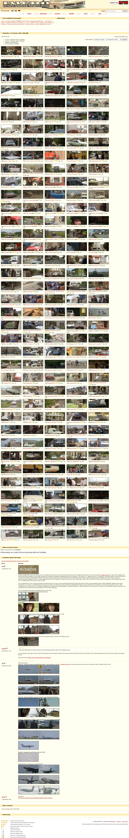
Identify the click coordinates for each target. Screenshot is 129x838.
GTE (57, 500)
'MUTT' (57, 239)
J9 (74, 396)
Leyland (6, 304)
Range (77, 291)
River (42, 173)
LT (76, 527)
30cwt (101, 148)
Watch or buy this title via (7, 550)
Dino (48, 161)
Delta (31, 291)
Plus (75, 344)
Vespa (97, 396)
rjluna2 (4, 648)
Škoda (49, 474)
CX (52, 122)
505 (31, 396)
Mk (101, 304)
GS (30, 135)
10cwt (100, 69)
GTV (55, 56)
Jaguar (28, 278)
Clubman (30, 344)
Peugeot (71, 370)
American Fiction (25, 21)
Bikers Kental (20, 24)
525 (29, 95)
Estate (79, 69)
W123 (38, 330)
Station (62, 291)
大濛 (46, 21)
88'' (54, 291)
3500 (73, 461)
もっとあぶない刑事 (28, 22)
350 (93, 108)
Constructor (33, 304)
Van (103, 69)
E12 (32, 95)
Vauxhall (28, 500)
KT (76, 370)
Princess (93, 409)
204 (31, 383)
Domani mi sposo (38, 22)
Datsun (71, 148)
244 (29, 540)
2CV (74, 108)
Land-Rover (50, 291)
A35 (74, 56)
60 (8, 108)
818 (74, 318)
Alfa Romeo (29, 56)
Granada (8, 239)
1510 (8, 487)
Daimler (49, 148)
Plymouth (6, 409)
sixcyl (3, 797)
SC (96, 448)
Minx (75, 265)
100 (71, 161)
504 (9, 396)
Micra (96, 357)
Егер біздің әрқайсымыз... (37, 21)
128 (72, 174)
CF (9, 82)
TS (96, 474)
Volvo (5, 540)
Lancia (27, 291)
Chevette (55, 514)
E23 (76, 95)
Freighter (54, 304)
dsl (126, 36)
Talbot (5, 487)
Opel (48, 370)
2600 (51, 461)
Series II (56, 278)
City (95, 331)
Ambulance (57, 82)
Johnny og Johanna (6, 21)
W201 (17, 330)
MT (6, 278)
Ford (48, 187)
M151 (51, 239)
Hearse (54, 148)
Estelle (53, 474)
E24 (56, 95)
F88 (95, 540)
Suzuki (68, 474)
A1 (54, 239)
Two (56, 474)
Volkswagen (50, 526)
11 (8, 422)
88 (54, 357)
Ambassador (98, 56)
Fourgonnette (77, 435)
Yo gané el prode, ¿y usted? (32, 24)
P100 (95, 239)
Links (99, 13)
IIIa (81, 265)
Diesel (57, 318)
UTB (5, 500)
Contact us (119, 821)
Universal (8, 500)
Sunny (31, 370)
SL (56, 330)
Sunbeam (54, 108)
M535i (95, 95)
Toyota (71, 487)
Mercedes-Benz (8, 330)
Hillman (49, 265)
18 (52, 422)
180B (75, 148)
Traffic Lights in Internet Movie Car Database (39, 657)
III (59, 291)
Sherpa (76, 304)
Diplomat (97, 161)
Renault (6, 422)
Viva (10, 527)
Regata (95, 174)
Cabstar (97, 148)
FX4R (32, 108)
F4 (53, 435)
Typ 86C (104, 526)
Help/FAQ (71, 13)
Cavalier (98, 500)
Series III (78, 278)
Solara (30, 487)
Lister (46, 318)
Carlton (76, 500)
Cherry (9, 161)
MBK (89, 318)
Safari (98, 122)
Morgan (71, 344)
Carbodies (28, 108)
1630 (11, 291)
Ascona (52, 370)
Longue (84, 435)
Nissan (93, 357)
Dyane (9, 135)
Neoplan (69, 357)
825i (95, 461)
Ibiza (8, 474)
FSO (27, 265)
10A (97, 278)
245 (73, 540)
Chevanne (76, 82)
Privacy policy (125, 821)
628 (51, 95)
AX (30, 122)
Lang (35, 330)
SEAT (5, 474)
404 (94, 382)
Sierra (7, 252)
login (8, 809)
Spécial (79, 108)
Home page (6, 10)
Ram (8, 174)
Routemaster (9, 56)
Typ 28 (80, 527)
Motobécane (50, 357)
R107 (59, 330)
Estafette (29, 448)
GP (71, 474)
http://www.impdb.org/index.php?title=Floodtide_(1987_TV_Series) (35, 798)
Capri (51, 187)
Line (35, 173)
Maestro (31, 69)
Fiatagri (25, 187)
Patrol (6, 370)
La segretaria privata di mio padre (14, 22)
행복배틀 (41, 24)
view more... (48, 24)
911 (29, 318)
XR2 (98, 226)
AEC (5, 56)
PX (100, 396)
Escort (95, 200)
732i (73, 95)
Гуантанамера (48, 22)
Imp (53, 265)
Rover (80, 291)
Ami (6, 122)
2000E (99, 187)
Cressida (75, 487)
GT (53, 161)
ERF (48, 174)
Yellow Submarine (11, 24)
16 (30, 422)
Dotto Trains (26, 173)
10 (97, 448)
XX (97, 461)
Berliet (90, 82)
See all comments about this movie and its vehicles (15, 561)
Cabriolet (59, 526)
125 (73, 474)
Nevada (77, 422)
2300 (30, 461)
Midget (73, 331)
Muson (38, 173)
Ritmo (7, 187)
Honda (93, 265)
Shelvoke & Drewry (30, 474)
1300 (29, 265)
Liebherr (25, 318)
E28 (99, 95)
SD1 (33, 461)
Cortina (74, 187)
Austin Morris (94, 69)
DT (31, 187)
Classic (32, 173)
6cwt (93, 344)
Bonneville (32, 409)
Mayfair (52, 344)
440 (32, 357)
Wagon (46, 293)
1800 (97, 409)
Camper (31, 82)
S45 (74, 448)
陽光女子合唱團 (16, 21)
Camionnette (98, 382)
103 (97, 370)
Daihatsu (28, 148)
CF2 (53, 82)
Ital (8, 357)
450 (93, 82)
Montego (53, 69)
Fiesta (51, 226)
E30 (6, 95)
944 (75, 409)
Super (94, 318)
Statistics (57, 13)
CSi (53, 95)
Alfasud (34, 56)
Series (74, 161)
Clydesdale (11, 304)
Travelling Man (105, 575)
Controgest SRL (112, 821)
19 (53, 135)
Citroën (71, 108)
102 (75, 370)
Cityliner (78, 357)
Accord (97, 265)
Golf (55, 526)
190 (13, 330)
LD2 (54, 318)
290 (97, 540)
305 (53, 383)
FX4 (8, 69)
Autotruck (50, 318)
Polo (99, 526)
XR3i (33, 226)
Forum (85, 13)
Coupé (35, 161)
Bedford (6, 82)
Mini (92, 331)
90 (30, 187)
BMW (2, 95)
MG (70, 331)
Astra (32, 500)
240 (8, 540)
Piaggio (93, 396)
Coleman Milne (8, 147)
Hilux (96, 487)
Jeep (92, 278)
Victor (97, 514)
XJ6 (53, 278)
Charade (33, 148)
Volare (10, 409)
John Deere (7, 291)
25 (96, 422)
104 (9, 383)
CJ (95, 278)
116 (73, 357)
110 (28, 187)
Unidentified (43, 13)
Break (55, 135)
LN (74, 135)
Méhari (97, 135)
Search (29, 13)
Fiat (70, 174)
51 (91, 318)
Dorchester (15, 147)
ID (52, 135)
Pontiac (28, 409)
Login (103, 11)
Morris (90, 344)
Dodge (68, 161)
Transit (71, 252)
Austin (71, 56)
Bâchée (104, 382)
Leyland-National (95, 304)
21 (74, 422)
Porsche (49, 409)
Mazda (71, 318)
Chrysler (49, 108)
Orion (73, 239)
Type (32, 278)
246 (51, 161)
